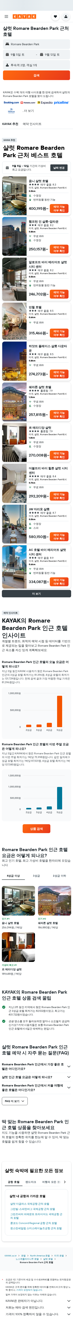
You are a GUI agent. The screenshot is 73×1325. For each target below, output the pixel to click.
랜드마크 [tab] (30, 1182)
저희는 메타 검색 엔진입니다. (25, 1307)
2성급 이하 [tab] (59, 875)
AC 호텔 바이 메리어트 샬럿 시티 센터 (47, 552)
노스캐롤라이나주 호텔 (27, 1259)
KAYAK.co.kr (11, 1255)
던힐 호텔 (35, 307)
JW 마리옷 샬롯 (39, 509)
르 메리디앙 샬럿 (40, 427)
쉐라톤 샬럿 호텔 (40, 387)
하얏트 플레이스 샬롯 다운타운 (48, 348)
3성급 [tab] (36, 875)
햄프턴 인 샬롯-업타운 (44, 221)
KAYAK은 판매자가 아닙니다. (24, 1301)
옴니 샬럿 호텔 (38, 181)
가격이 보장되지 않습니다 (29, 1289)
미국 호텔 (59, 1255)
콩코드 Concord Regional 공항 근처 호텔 (33, 1223)
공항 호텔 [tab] (13, 1182)
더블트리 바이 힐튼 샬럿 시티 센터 (48, 470)
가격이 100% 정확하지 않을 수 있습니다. (32, 1314)
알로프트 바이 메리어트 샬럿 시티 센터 (48, 264)
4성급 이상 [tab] (13, 875)
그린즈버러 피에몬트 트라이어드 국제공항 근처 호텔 (36, 1216)
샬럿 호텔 (48, 1259)
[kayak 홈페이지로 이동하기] (24, 16)
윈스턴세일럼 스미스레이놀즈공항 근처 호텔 (36, 1228)
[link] (36, 828)
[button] (6, 16)
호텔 (23, 1255)
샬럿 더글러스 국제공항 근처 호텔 (29, 1203)
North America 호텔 (40, 1255)
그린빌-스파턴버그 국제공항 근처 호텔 (32, 1209)
